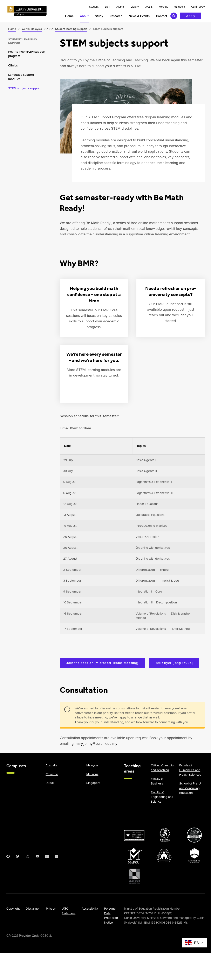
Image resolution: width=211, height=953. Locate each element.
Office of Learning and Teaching (163, 767)
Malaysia (92, 765)
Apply (190, 16)
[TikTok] (56, 856)
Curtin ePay (198, 7)
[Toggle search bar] (173, 16)
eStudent (179, 7)
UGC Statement (68, 911)
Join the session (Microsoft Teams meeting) (102, 662)
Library (135, 7)
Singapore (93, 783)
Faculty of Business (157, 781)
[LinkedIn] (47, 856)
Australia (51, 765)
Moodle (163, 7)
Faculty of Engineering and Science (162, 797)
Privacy (50, 908)
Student (93, 7)
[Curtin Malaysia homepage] (27, 11)
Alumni (120, 7)
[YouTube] (37, 856)
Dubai (50, 783)
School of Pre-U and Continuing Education (190, 788)
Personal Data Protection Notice (111, 915)
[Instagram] (27, 856)
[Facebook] (8, 856)
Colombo (52, 774)
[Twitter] (17, 856)
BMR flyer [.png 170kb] (174, 662)
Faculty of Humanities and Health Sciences (190, 770)
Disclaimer (33, 908)
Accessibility (90, 908)
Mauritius (92, 774)
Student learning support (22, 41)
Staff (107, 7)
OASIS (149, 7)
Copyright (13, 908)
